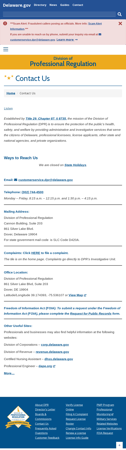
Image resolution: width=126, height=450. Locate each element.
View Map (77, 295)
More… (9, 373)
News (53, 5)
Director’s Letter (45, 409)
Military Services (107, 419)
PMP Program (105, 405)
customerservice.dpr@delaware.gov (45, 180)
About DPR (42, 405)
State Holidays (75, 165)
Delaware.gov (17, 5)
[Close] (120, 23)
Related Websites (107, 423)
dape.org (47, 366)
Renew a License (76, 433)
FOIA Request (105, 433)
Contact (78, 5)
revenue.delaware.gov (52, 352)
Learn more (67, 40)
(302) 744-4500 (32, 192)
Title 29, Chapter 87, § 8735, (46, 118)
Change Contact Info (78, 428)
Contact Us (42, 423)
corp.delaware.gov (55, 344)
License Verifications (109, 428)
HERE (35, 253)
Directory (40, 5)
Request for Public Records (91, 313)
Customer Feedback (47, 438)
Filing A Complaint (77, 414)
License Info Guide (77, 438)
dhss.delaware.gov (58, 359)
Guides (64, 5)
